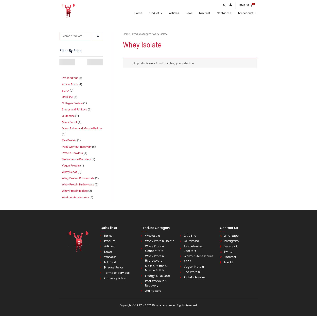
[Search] (98, 36)
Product (154, 13)
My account (245, 13)
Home (138, 13)
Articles (174, 13)
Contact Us (224, 13)
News (189, 13)
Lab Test (204, 13)
